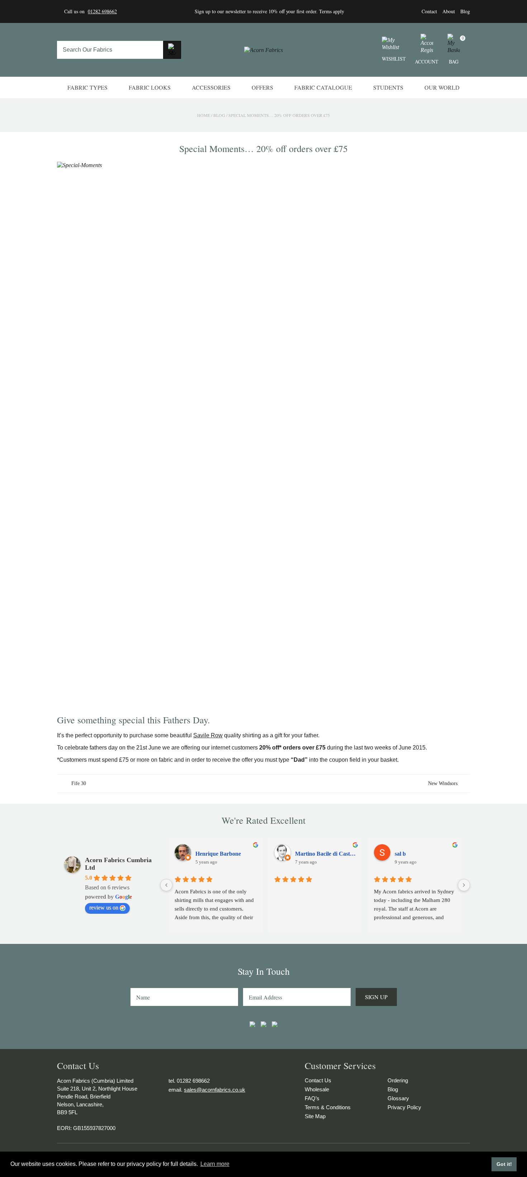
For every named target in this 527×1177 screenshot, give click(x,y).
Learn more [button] (214, 1164)
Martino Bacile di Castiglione (325, 854)
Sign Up (376, 997)
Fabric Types (87, 87)
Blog (465, 11)
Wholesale (317, 1089)
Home (203, 115)
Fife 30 (78, 783)
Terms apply (331, 11)
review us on (103, 907)
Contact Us (318, 1080)
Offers (262, 87)
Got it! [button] (504, 1164)
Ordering (398, 1080)
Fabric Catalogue (323, 87)
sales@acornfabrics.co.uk (214, 1090)
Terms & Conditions (328, 1107)
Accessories (211, 87)
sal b (400, 854)
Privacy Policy (404, 1107)
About (448, 11)
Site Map (315, 1116)
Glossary (398, 1098)
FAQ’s (312, 1098)
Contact (429, 11)
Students (388, 87)
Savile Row (208, 735)
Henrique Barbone (218, 854)
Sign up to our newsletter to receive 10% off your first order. (257, 11)
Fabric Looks (150, 87)
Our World (442, 87)
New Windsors (442, 783)
